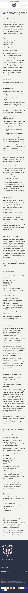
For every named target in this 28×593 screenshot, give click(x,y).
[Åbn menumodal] (2, 5)
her (22, 82)
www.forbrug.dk (7, 510)
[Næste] (21, 1)
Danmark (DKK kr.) (6, 579)
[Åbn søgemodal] (22, 5)
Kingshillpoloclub (12, 581)
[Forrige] (6, 1)
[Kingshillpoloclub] (14, 5)
